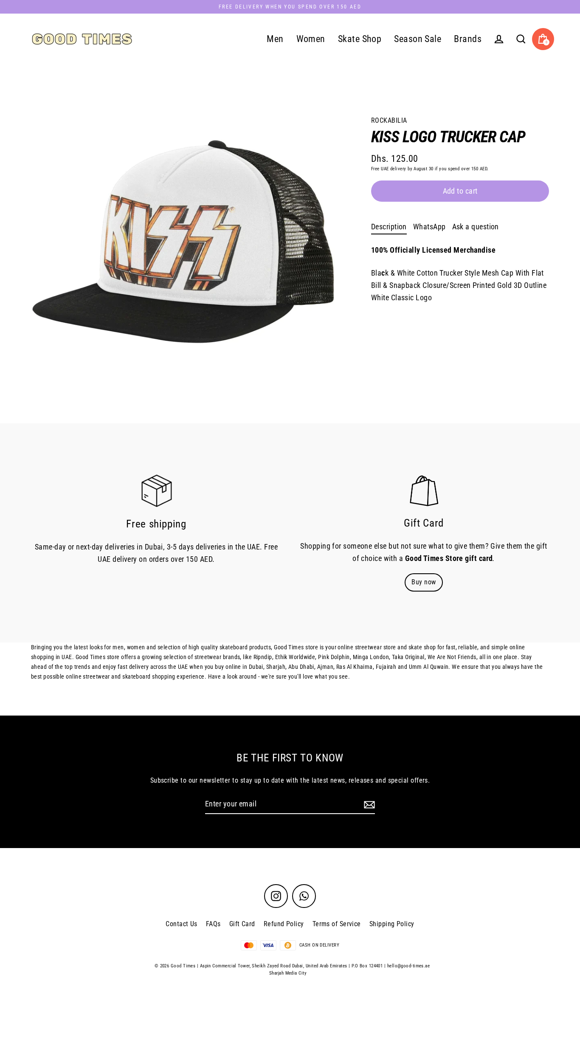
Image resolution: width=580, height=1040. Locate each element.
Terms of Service (337, 924)
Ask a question (475, 226)
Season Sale (417, 39)
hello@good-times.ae (408, 966)
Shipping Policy (391, 924)
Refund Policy (284, 924)
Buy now (423, 582)
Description (389, 226)
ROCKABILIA (389, 120)
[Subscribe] (368, 805)
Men (275, 39)
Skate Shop (360, 39)
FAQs (213, 924)
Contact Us (181, 924)
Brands (467, 39)
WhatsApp (429, 226)
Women (310, 39)
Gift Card (242, 924)
